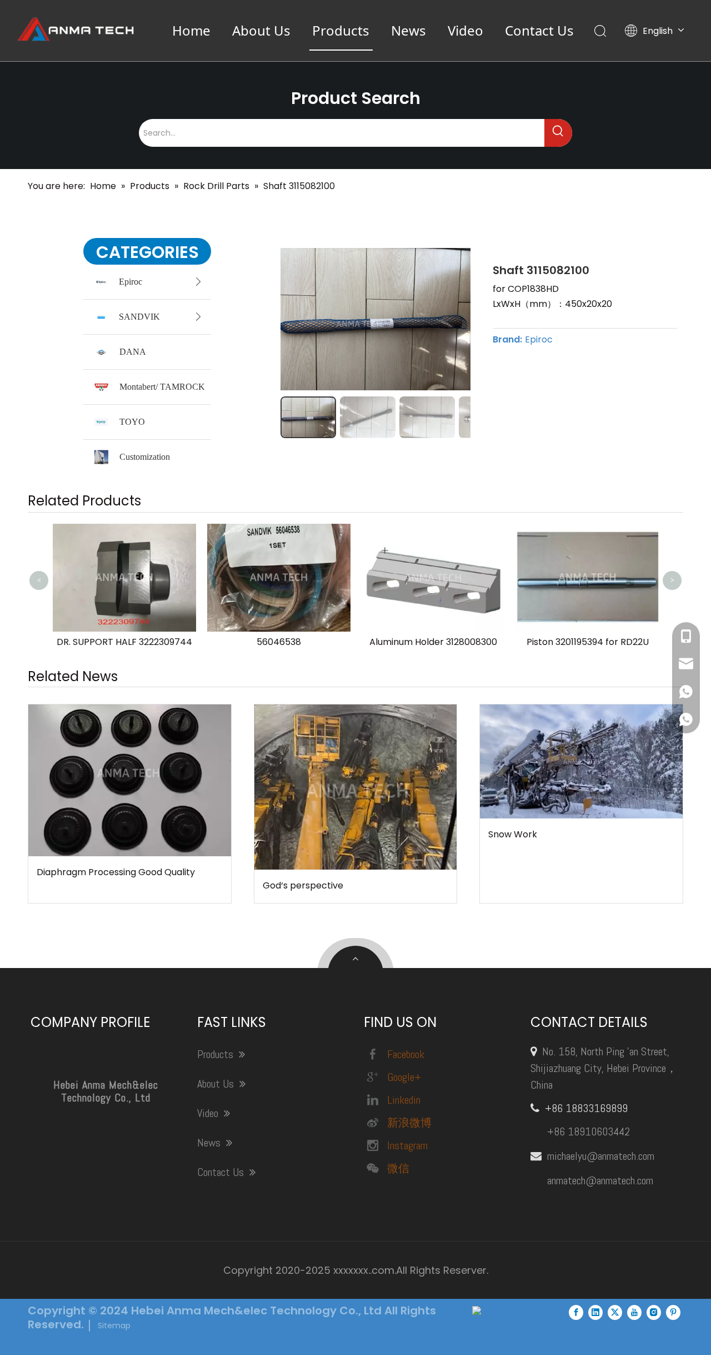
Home (191, 30)
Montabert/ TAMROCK (162, 386)
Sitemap (114, 1325)
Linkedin (403, 1100)
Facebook (405, 1054)
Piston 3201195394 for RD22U (588, 642)
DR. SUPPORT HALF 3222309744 (124, 642)
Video (465, 30)
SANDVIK (139, 316)
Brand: (507, 339)
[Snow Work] (581, 761)
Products (340, 30)
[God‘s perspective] (355, 787)
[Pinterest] (673, 1312)
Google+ (404, 1077)
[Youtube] (634, 1312)
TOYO (132, 421)
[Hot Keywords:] (558, 133)
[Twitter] (615, 1312)
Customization (144, 456)
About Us (261, 30)
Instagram (407, 1145)
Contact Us (539, 30)
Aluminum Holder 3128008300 (433, 642)
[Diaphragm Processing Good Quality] (129, 780)
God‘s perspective (303, 885)
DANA (132, 351)
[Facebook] (576, 1312)
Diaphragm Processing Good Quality (116, 872)
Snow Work (512, 834)
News (408, 30)
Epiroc (130, 281)
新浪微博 (409, 1122)
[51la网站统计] (476, 1312)
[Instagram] (654, 1312)
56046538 (279, 642)
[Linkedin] (595, 1312)
